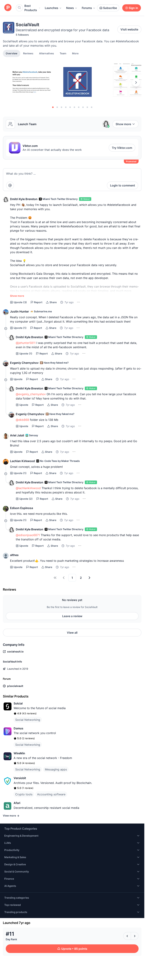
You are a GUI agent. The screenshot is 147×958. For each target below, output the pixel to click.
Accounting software (51, 794)
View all (72, 632)
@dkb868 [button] (22, 420)
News (70, 8)
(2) (26, 498)
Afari (17, 803)
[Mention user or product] (10, 185)
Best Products (30, 8)
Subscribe (110, 8)
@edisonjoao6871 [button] (28, 535)
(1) (20, 327)
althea (14, 555)
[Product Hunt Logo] (7, 8)
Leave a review (72, 616)
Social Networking (27, 720)
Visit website (129, 29)
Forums (87, 8)
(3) (20, 302)
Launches (51, 8)
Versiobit (20, 778)
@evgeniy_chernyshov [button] (31, 394)
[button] (75, 53)
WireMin (19, 753)
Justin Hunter (19, 311)
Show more (123, 124)
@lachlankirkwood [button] (28, 488)
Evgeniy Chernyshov (24, 363)
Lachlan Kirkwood (22, 461)
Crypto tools (23, 794)
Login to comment (122, 185)
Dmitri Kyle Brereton (23, 199)
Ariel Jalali (17, 435)
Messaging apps (56, 769)
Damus (18, 728)
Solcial (18, 703)
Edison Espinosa (21, 508)
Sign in (133, 8)
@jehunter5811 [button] (25, 343)
